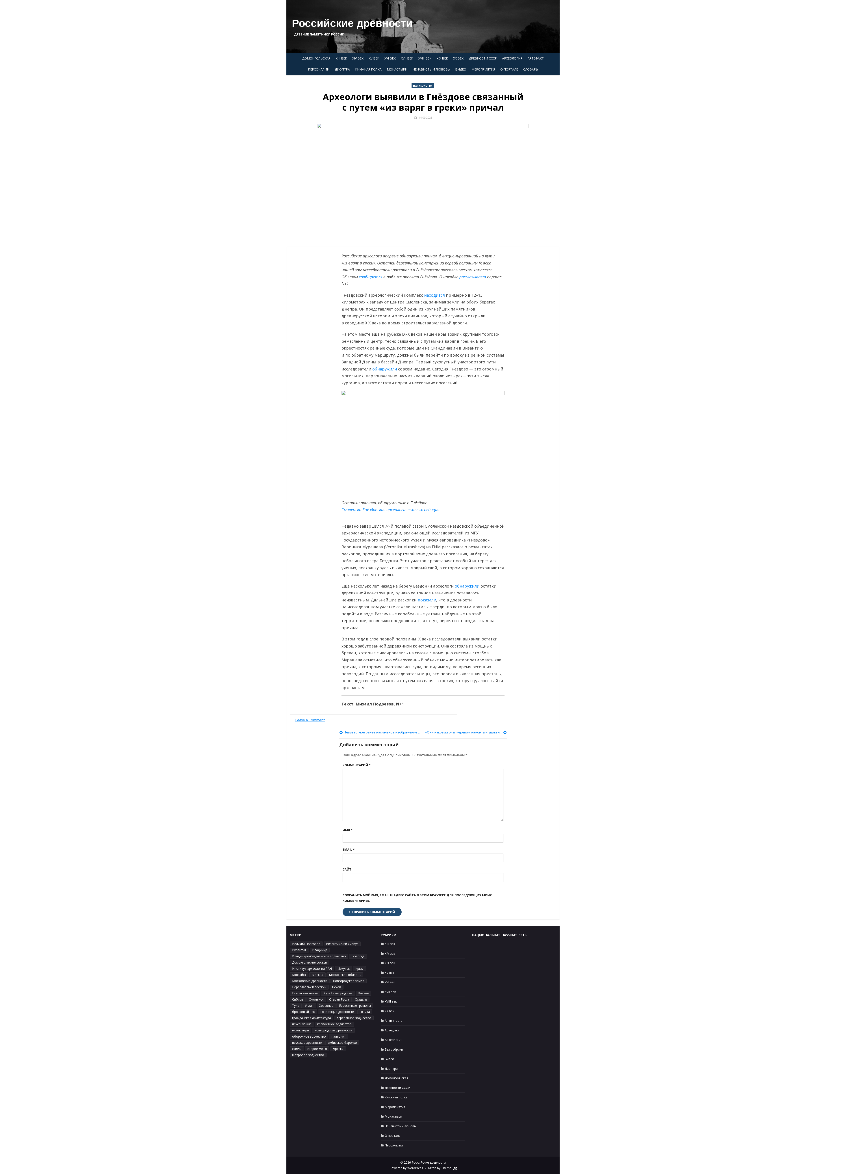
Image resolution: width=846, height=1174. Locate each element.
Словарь (530, 69)
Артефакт (536, 58)
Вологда (358, 956)
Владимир (319, 950)
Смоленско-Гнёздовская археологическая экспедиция (390, 509)
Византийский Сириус (342, 944)
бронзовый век (303, 1012)
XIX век (442, 58)
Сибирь (297, 999)
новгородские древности (333, 1030)
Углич (309, 1005)
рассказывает (472, 276)
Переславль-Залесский (309, 987)
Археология (512, 58)
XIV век (358, 58)
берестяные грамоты (355, 1005)
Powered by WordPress (406, 1168)
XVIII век (424, 58)
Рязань (363, 993)
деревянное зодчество (354, 1018)
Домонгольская (316, 58)
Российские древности (352, 23)
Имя (347, 830)
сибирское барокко (342, 1042)
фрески (338, 1049)
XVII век (407, 58)
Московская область (345, 975)
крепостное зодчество (334, 1024)
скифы (297, 1049)
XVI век (390, 58)
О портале (509, 69)
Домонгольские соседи (309, 962)
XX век (458, 58)
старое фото (317, 1049)
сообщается (370, 276)
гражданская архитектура (311, 1018)
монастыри (300, 1030)
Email (349, 849)
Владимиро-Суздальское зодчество (319, 956)
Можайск (299, 975)
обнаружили (384, 369)
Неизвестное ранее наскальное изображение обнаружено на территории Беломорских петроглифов (382, 732)
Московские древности (309, 981)
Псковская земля (305, 993)
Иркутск (344, 968)
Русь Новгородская (337, 993)
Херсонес (326, 1005)
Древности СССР (483, 58)
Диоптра (342, 69)
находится (434, 295)
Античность (394, 1020)
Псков (336, 987)
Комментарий (357, 765)
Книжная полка (368, 69)
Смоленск (316, 999)
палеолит (339, 1036)
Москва (317, 975)
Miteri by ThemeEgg (442, 1168)
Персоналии (318, 69)
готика (365, 1012)
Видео (460, 69)
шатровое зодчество (308, 1055)
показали (427, 600)
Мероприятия (483, 69)
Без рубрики (394, 1049)
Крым (359, 968)
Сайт (347, 869)
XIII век (341, 58)
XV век (374, 58)
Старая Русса (339, 999)
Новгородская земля (348, 981)
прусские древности (307, 1042)
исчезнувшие (302, 1024)
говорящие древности (337, 1012)
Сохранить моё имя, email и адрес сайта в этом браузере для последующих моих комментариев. (417, 898)
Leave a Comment (310, 720)
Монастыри (397, 69)
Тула (295, 1005)
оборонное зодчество (309, 1036)
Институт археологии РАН (312, 968)
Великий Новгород (306, 944)
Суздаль (361, 999)
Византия (299, 950)
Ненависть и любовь (431, 69)
